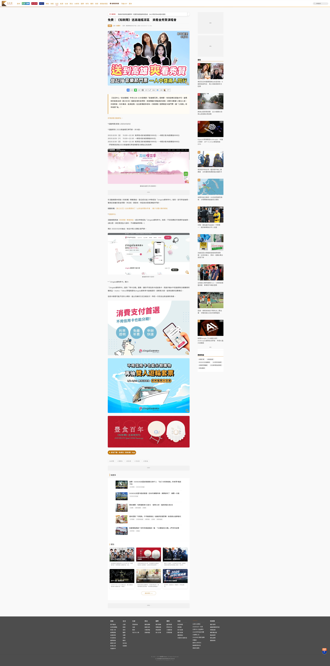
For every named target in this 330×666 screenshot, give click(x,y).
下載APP (124, 4)
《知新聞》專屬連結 (126, 220)
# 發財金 (145, 461)
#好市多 (132, 531)
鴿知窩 (180, 627)
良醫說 (195, 640)
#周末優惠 (138, 507)
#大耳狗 (132, 487)
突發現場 (135, 624)
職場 (124, 640)
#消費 (131, 507)
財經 (52, 4)
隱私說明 (213, 638)
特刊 (87, 4)
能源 (61, 4)
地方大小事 (135, 632)
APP (168, 90)
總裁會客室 (104, 4)
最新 (18, 4)
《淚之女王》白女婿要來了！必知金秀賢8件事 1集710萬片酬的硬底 (141, 208)
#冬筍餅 (132, 519)
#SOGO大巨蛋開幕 (204, 362)
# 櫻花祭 (128, 461)
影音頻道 (180, 624)
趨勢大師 (113, 643)
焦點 (47, 4)
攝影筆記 (180, 635)
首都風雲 (147, 632)
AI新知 (77, 4)
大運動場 (169, 630)
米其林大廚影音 (182, 638)
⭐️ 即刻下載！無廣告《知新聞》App (122, 452)
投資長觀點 (113, 627)
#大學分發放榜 (217, 362)
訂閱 (161, 90)
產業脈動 (113, 632)
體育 (92, 4)
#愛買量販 (159, 519)
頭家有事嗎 (196, 648)
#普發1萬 (201, 359)
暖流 (133, 630)
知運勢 (125, 646)
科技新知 (113, 638)
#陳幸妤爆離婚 (203, 365)
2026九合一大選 (198, 627)
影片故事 (180, 630)
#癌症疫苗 (210, 359)
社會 (66, 4)
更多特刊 (148, 593)
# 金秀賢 (111, 461)
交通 (124, 624)
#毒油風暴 (202, 368)
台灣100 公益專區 (198, 629)
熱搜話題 (158, 627)
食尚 (124, 630)
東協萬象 (158, 630)
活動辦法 (112, 214)
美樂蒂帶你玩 (197, 645)
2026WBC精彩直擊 (199, 637)
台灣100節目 (196, 624)
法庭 (133, 627)
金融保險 (113, 635)
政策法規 (113, 646)
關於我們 (213, 624)
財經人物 (113, 630)
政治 (71, 4)
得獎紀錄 (213, 630)
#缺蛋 (137, 531)
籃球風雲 (169, 624)
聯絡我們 (213, 635)
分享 (131, 90)
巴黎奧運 (169, 632)
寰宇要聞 (158, 624)
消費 (124, 635)
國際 (82, 4)
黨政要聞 (147, 624)
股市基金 (113, 624)
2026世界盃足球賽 (198, 632)
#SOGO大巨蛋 (140, 487)
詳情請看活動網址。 (115, 118)
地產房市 (113, 648)
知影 (96, 4)
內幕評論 (147, 630)
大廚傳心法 (196, 635)
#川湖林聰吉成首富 (215, 365)
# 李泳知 (137, 461)
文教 (124, 638)
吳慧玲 (118, 25)
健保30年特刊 (197, 643)
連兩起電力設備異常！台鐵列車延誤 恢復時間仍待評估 (136, 14)
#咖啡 (144, 507)
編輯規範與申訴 (215, 627)
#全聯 (153, 519)
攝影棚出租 (213, 632)
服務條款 (213, 640)
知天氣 (125, 643)
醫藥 (124, 632)
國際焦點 (113, 640)
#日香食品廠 (139, 519)
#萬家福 (147, 519)
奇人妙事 (158, 632)
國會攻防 (147, 627)
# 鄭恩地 (120, 461)
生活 (56, 4)
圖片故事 (180, 632)
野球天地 (169, 627)
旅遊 (124, 627)
